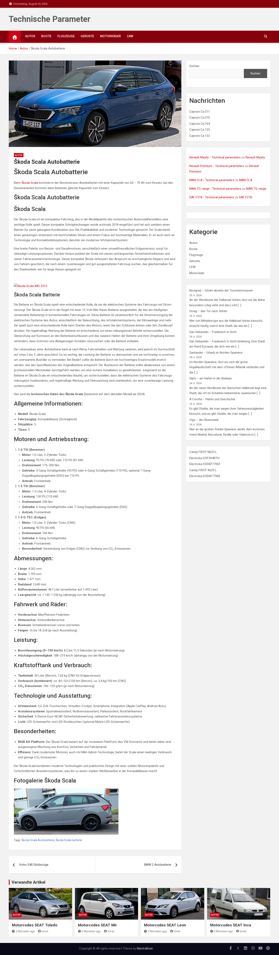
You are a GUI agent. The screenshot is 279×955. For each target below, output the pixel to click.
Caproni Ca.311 (199, 111)
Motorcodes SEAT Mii (97, 925)
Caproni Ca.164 (199, 124)
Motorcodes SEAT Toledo (34, 925)
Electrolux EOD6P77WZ (204, 464)
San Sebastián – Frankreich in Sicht (213, 332)
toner (44, 931)
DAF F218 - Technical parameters (211, 197)
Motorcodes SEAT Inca (230, 925)
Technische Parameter (49, 19)
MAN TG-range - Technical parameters (215, 189)
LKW (130, 36)
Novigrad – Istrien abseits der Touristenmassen (221, 290)
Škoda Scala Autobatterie (37, 840)
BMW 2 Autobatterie (157, 864)
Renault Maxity (255, 157)
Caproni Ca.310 (199, 117)
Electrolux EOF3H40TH (204, 458)
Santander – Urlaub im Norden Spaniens (216, 352)
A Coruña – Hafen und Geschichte (212, 399)
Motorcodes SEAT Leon (165, 925)
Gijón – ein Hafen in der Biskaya (210, 378)
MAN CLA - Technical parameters (211, 180)
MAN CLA (245, 180)
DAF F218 (245, 197)
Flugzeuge (66, 36)
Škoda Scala (29, 183)
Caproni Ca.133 (199, 136)
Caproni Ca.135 (199, 129)
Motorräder (110, 36)
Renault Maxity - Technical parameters (215, 157)
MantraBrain (145, 948)
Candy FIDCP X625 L (203, 470)
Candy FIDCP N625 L (203, 452)
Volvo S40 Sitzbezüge (33, 864)
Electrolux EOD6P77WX (204, 476)
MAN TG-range (256, 189)
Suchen (194, 66)
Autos (30, 36)
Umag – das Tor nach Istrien (208, 311)
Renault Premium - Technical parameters (216, 166)
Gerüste (87, 36)
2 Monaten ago (25, 931)
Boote (46, 36)
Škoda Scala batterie (69, 840)
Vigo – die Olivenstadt (204, 420)
